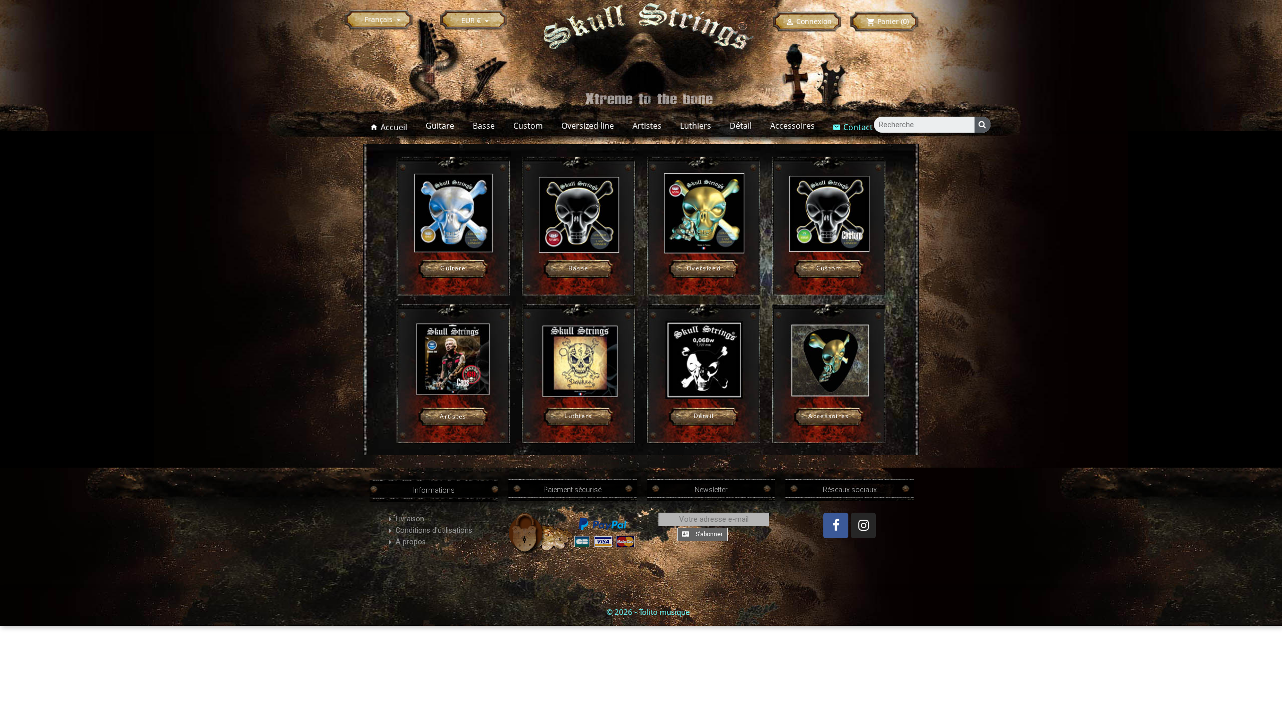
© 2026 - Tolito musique (648, 612)
